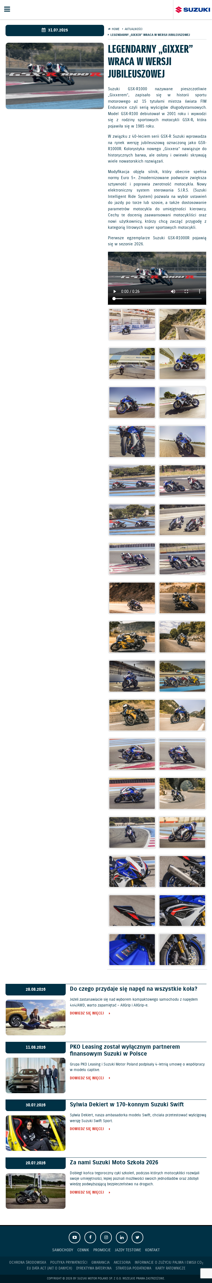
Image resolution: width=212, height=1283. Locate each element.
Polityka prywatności (68, 1262)
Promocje (102, 1250)
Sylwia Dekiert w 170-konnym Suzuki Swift (127, 1105)
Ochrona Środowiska (27, 1262)
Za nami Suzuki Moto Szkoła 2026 (114, 1163)
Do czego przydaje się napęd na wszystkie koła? (133, 989)
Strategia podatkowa (133, 1268)
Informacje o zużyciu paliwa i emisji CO (169, 1262)
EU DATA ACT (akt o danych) (49, 1268)
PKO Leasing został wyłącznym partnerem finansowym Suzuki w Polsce (125, 1050)
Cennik (83, 1250)
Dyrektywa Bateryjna (94, 1268)
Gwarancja (100, 1262)
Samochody (62, 1250)
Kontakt (152, 1250)
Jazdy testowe (128, 1250)
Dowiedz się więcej (87, 1014)
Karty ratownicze (170, 1268)
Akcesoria (122, 1262)
